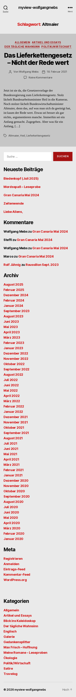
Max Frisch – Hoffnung (20, 647)
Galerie (9, 637)
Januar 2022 (13, 412)
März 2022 (12, 401)
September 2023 (17, 311)
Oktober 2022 (14, 364)
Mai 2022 (11, 390)
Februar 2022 (14, 406)
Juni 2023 (11, 321)
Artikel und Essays (46, 42)
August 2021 (13, 438)
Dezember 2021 (16, 417)
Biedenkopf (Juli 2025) (21, 178)
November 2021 (16, 422)
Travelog (10, 674)
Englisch (10, 631)
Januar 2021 (13, 475)
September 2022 (16, 369)
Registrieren (13, 558)
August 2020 (14, 502)
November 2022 (16, 359)
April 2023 (12, 332)
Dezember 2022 (16, 353)
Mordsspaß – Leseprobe (22, 187)
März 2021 (12, 464)
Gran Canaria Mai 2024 (21, 195)
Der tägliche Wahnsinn (22, 46)
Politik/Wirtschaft (56, 46)
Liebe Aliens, (13, 212)
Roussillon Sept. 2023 (42, 265)
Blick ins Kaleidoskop (20, 621)
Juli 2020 (11, 507)
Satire (8, 668)
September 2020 (17, 496)
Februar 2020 (14, 533)
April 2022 (11, 396)
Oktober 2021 (14, 427)
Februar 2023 (14, 343)
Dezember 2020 (16, 480)
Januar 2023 (13, 348)
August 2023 (13, 316)
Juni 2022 (11, 385)
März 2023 (12, 337)
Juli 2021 (10, 443)
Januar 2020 (13, 539)
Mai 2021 (10, 454)
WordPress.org (15, 580)
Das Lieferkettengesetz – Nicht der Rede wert (38, 58)
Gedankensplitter (17, 642)
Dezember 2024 (16, 295)
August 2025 (13, 284)
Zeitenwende (14, 203)
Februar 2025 (14, 290)
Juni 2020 (11, 512)
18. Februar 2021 (57, 71)
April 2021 (11, 459)
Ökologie (10, 658)
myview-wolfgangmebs (38, 7)
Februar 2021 (14, 470)
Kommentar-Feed (17, 574)
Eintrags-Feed (14, 569)
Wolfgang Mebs (29, 71)
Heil (22, 135)
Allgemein (22, 42)
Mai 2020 (11, 517)
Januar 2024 (13, 306)
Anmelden (11, 564)
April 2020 (12, 523)
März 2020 (12, 528)
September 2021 (16, 433)
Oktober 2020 (14, 491)
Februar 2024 (14, 300)
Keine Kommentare (40, 77)
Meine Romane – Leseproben (25, 652)
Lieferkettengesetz (38, 135)
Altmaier (13, 135)
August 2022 (13, 374)
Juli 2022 (11, 380)
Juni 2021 (11, 449)
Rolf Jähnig (12, 265)
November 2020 (16, 486)
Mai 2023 (11, 327)
